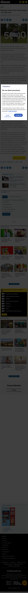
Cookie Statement (12, 111)
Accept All (18, 115)
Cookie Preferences (7, 115)
